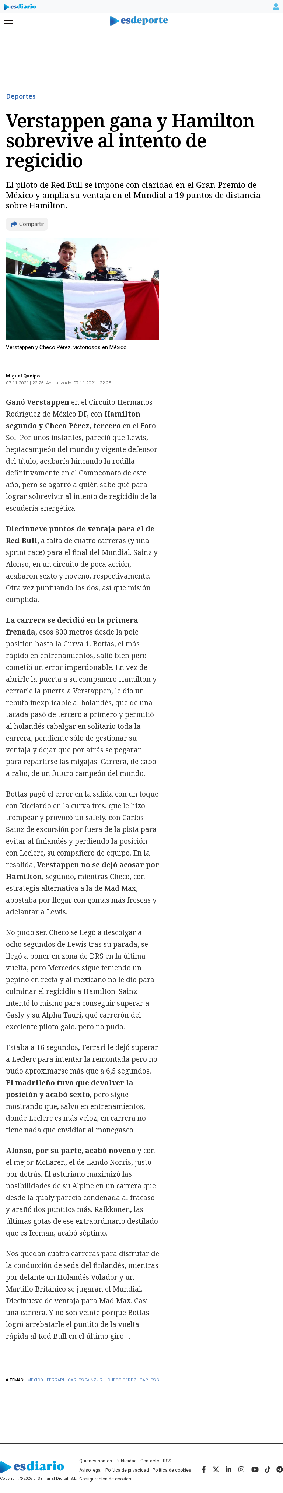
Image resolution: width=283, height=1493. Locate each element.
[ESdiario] (20, 8)
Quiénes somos (95, 1461)
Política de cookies (172, 1470)
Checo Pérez (121, 1380)
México (35, 1380)
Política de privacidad (127, 1470)
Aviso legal (90, 1470)
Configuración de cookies (105, 1479)
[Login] (276, 6)
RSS (167, 1461)
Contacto (149, 1461)
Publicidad (126, 1461)
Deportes (21, 96)
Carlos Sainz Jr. (86, 1380)
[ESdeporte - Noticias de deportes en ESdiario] (141, 21)
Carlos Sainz (154, 1380)
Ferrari (55, 1380)
